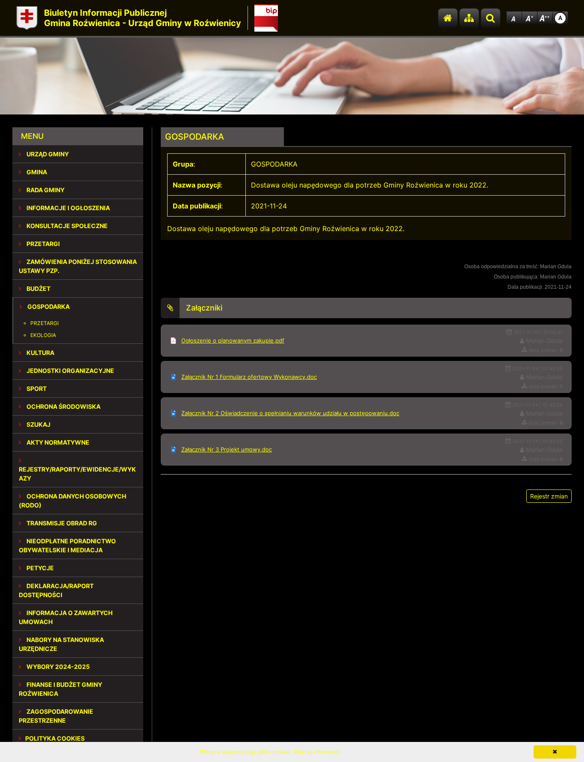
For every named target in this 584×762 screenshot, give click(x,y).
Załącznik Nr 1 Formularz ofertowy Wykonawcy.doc (249, 376)
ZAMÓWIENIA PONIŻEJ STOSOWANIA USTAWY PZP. (78, 266)
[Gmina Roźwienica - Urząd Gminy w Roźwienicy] (27, 18)
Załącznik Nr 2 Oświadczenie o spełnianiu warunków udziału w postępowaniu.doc (290, 413)
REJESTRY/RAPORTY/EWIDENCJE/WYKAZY (77, 474)
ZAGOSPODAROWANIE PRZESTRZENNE (56, 716)
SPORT (36, 388)
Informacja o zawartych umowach (65, 617)
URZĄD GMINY (47, 154)
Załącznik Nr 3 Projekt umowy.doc (226, 449)
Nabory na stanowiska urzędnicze (61, 644)
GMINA (36, 172)
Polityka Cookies (55, 738)
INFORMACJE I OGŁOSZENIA (67, 207)
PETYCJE (39, 568)
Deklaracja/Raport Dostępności (56, 590)
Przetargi (44, 323)
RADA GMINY (45, 189)
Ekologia (43, 335)
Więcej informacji (317, 751)
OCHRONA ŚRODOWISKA (62, 406)
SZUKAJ (37, 424)
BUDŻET (37, 288)
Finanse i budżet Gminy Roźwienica (60, 689)
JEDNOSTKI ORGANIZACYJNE (69, 370)
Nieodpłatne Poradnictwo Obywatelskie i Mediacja (67, 545)
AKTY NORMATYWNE (57, 442)
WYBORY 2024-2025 (57, 666)
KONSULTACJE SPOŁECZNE (66, 225)
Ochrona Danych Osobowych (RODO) (72, 500)
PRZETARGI (42, 243)
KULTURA (39, 352)
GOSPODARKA (48, 306)
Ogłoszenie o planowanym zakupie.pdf (232, 340)
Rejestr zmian (549, 496)
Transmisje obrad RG (61, 523)
